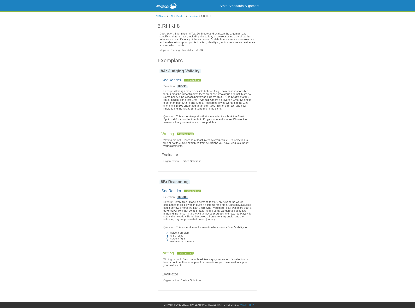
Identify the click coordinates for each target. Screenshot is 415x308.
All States (161, 16)
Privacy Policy (246, 305)
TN (171, 16)
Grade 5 (180, 16)
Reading (193, 16)
